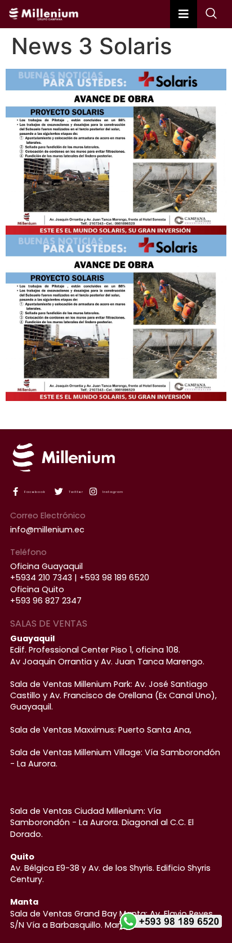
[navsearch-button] (205, 14)
